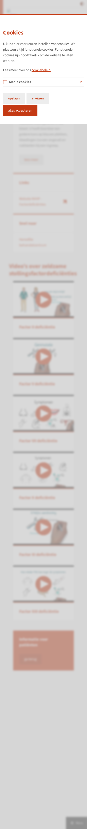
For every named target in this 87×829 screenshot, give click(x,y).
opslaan (14, 98)
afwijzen (38, 98)
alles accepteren (20, 110)
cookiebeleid (41, 70)
